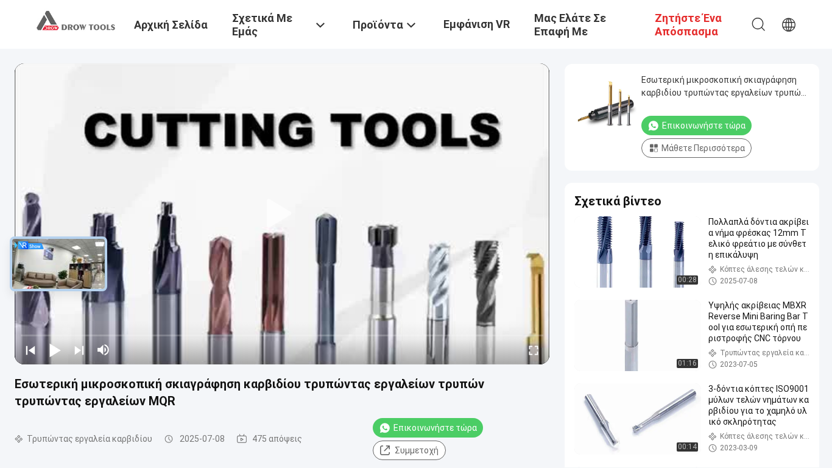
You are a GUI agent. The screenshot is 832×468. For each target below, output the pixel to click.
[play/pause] (55, 350)
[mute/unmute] (103, 350)
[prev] (30, 350)
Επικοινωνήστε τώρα (435, 428)
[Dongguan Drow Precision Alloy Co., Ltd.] (76, 20)
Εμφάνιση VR (476, 24)
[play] (282, 214)
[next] (79, 350)
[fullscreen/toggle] (533, 350)
